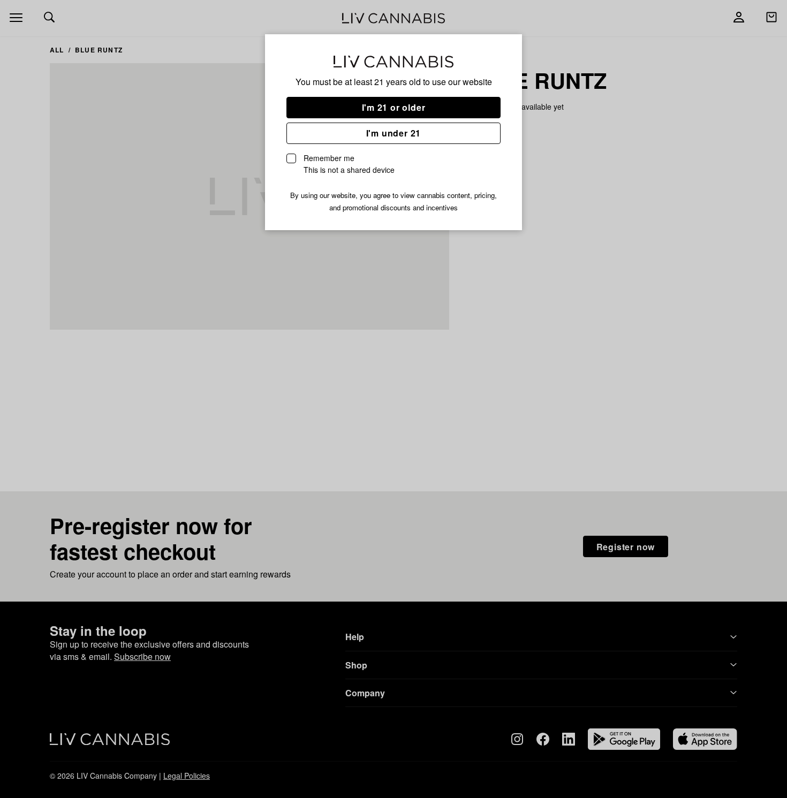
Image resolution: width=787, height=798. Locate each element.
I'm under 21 (393, 133)
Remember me (349, 164)
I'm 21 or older (394, 107)
